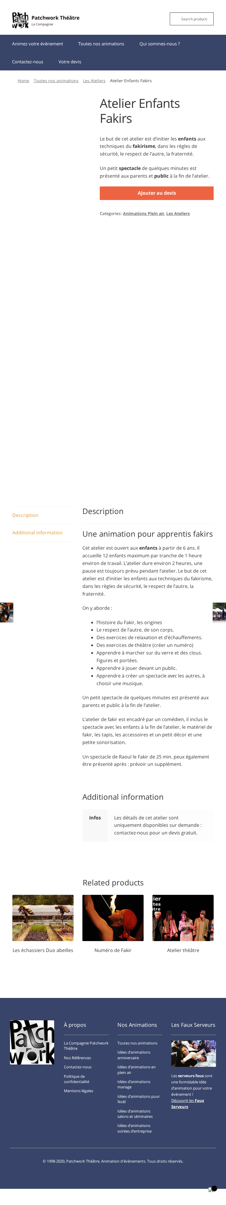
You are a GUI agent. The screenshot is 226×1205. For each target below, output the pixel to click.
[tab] (43, 515)
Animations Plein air (143, 213)
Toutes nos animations (101, 44)
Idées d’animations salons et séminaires (135, 1113)
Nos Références (77, 1057)
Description (25, 515)
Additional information (37, 532)
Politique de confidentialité (76, 1079)
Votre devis (70, 62)
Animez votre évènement (37, 44)
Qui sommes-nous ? (159, 44)
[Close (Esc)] (6, 1194)
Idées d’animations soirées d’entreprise (134, 1128)
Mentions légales (78, 1090)
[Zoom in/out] (50, 1194)
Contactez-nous (27, 62)
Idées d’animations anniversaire (133, 1054)
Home (23, 80)
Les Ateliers (94, 80)
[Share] (21, 1194)
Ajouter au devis (157, 193)
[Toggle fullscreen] (35, 1194)
